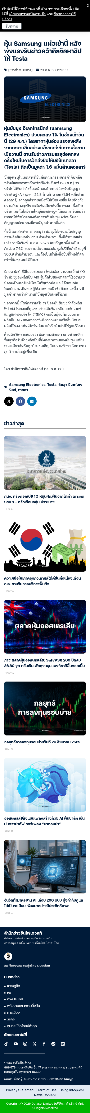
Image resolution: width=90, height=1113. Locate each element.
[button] (9, 401)
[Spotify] (53, 1044)
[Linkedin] (63, 1044)
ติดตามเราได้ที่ (15, 1035)
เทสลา (23, 390)
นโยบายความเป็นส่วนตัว (27, 14)
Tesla (52, 384)
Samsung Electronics (27, 384)
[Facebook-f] (44, 1044)
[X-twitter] (34, 1044)
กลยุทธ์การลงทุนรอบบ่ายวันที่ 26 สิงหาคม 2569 (42, 742)
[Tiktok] (6, 1044)
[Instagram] (25, 1044)
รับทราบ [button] (11, 26)
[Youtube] (16, 1044)
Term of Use (47, 1090)
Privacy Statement (20, 1090)
